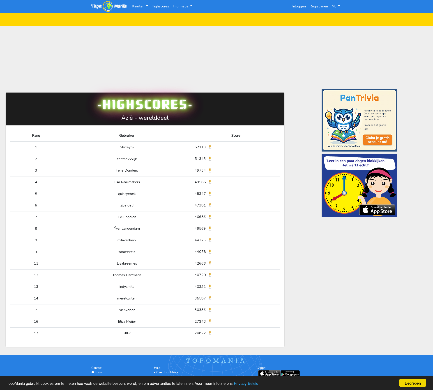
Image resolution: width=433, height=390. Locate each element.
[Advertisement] (216, 57)
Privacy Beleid (246, 383)
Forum (99, 372)
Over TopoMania (167, 372)
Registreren (318, 6)
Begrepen (413, 383)
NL (334, 6)
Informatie (181, 6)
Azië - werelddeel (145, 118)
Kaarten (138, 6)
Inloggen (299, 6)
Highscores (160, 6)
